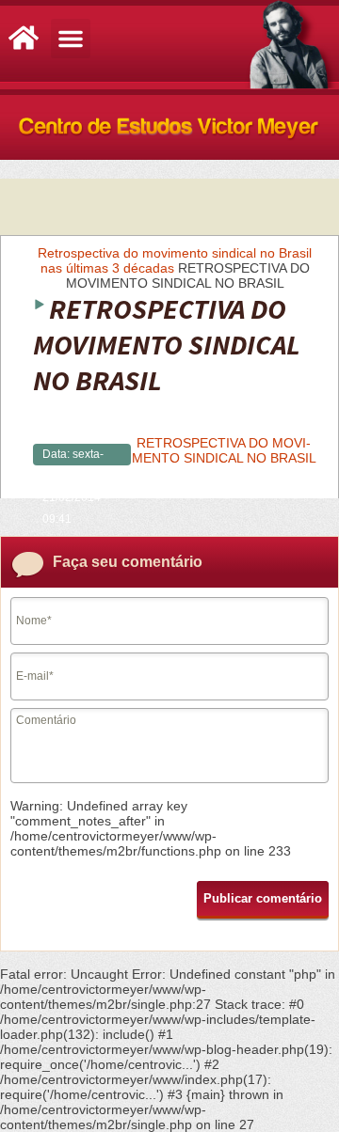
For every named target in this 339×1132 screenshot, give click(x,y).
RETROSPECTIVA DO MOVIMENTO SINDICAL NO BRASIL (224, 450)
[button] (70, 38)
